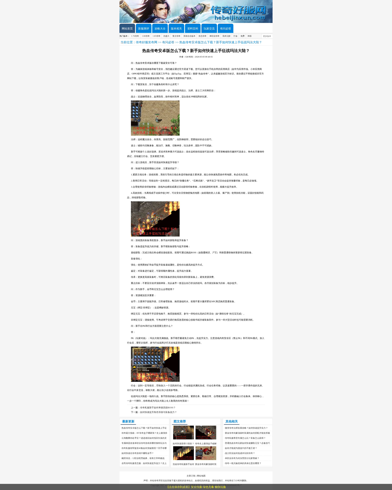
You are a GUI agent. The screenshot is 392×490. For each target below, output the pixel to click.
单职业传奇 (214, 36)
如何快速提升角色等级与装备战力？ (158, 412)
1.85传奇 (156, 36)
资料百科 (192, 28)
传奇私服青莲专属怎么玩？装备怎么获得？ (245, 438)
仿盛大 (166, 36)
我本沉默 (226, 36)
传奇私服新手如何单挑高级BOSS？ (158, 407)
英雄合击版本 (189, 36)
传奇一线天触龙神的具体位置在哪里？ (243, 463)
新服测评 (143, 28)
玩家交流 (209, 28)
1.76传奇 (135, 36)
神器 (250, 36)
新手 (151, 84)
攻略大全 (160, 28)
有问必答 (225, 28)
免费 (243, 36)
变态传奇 (202, 36)
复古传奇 (176, 36)
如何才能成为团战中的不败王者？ (241, 448)
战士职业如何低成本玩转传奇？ (240, 453)
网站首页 (127, 28)
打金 (235, 36)
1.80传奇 (146, 36)
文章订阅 (191, 476)
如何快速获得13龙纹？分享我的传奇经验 (183, 446)
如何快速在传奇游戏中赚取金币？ (138, 453)
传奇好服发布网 (146, 42)
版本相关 (176, 28)
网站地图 (201, 476)
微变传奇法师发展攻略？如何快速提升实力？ (246, 428)
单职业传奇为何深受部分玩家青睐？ (242, 458)
